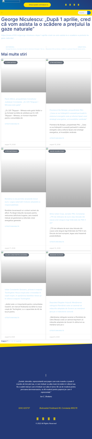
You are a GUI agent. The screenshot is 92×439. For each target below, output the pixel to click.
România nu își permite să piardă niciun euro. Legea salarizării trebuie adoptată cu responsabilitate (22, 202)
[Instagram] (74, 4)
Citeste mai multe (12, 124)
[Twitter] (70, 4)
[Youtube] (78, 4)
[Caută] (89, 13)
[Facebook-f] (65, 4)
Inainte (18, 341)
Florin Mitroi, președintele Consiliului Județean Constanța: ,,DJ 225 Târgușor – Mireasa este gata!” (22, 102)
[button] (2, 12)
